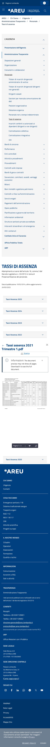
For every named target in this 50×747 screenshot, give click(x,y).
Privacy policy (29, 743)
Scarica (26, 353)
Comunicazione (9, 571)
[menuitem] (15, 48)
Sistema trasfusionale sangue (15, 506)
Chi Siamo (14, 18)
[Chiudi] (42, 360)
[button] (45, 10)
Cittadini (6, 542)
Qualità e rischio (9, 557)
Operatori (7, 546)
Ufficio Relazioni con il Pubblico (15, 639)
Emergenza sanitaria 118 (13, 502)
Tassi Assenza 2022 (14, 334)
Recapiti (6, 611)
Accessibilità (8, 717)
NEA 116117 (8, 517)
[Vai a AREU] (16, 471)
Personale (34, 21)
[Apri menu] (3, 9)
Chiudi (43, 743)
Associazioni (8, 549)
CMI (4, 521)
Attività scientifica (10, 525)
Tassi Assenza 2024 (14, 311)
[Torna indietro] (3, 345)
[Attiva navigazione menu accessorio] (3, 3)
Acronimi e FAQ (9, 574)
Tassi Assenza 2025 (14, 299)
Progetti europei (9, 528)
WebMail (6, 703)
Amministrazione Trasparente (14, 21)
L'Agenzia (26, 18)
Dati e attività (8, 578)
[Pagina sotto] (29, 445)
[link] (44, 3)
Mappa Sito (7, 722)
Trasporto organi (9, 510)
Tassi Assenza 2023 (14, 323)
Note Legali (7, 708)
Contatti (6, 488)
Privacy (32, 737)
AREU (4, 18)
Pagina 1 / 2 (17, 445)
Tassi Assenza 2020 (14, 459)
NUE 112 (6, 513)
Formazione (7, 553)
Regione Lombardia (12, 3)
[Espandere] (35, 445)
